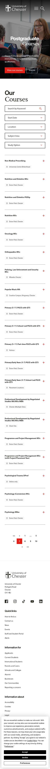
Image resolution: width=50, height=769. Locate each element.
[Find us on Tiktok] (23, 601)
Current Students (11, 657)
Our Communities (12, 683)
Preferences (25, 763)
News (7, 625)
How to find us (10, 616)
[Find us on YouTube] (32, 601)
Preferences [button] (9, 746)
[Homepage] (15, 8)
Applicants (9, 653)
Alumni (7, 674)
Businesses (9, 679)
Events (7, 629)
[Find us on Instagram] (15, 601)
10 (36, 541)
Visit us (32, 70)
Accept (25, 752)
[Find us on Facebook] (6, 601)
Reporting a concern (13, 687)
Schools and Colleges (13, 670)
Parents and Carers (12, 666)
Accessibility (9, 702)
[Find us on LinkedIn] (40, 601)
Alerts (7, 638)
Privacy (7, 711)
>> (28, 547)
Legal (7, 715)
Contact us (9, 621)
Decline (25, 758)
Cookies (8, 706)
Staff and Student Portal (14, 634)
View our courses (15, 70)
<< (14, 535)
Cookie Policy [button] (32, 741)
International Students (13, 662)
